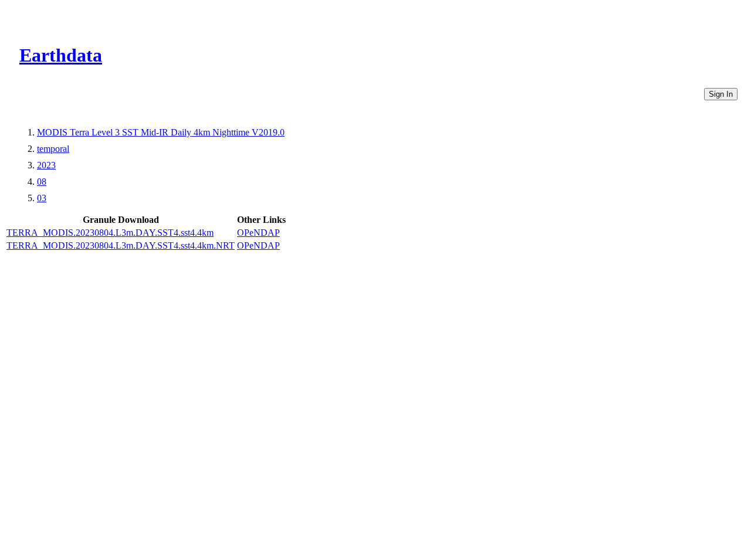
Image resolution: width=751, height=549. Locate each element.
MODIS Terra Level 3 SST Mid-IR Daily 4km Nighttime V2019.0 (161, 132)
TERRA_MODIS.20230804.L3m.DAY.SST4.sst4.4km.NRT (120, 245)
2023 (46, 165)
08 (41, 182)
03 (41, 198)
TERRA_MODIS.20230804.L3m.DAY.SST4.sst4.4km (110, 233)
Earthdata (60, 55)
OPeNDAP (258, 233)
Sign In (721, 94)
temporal (53, 149)
